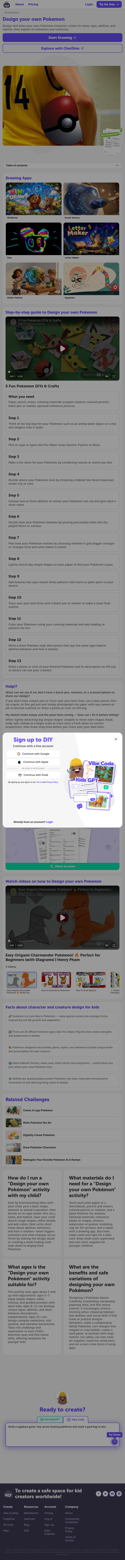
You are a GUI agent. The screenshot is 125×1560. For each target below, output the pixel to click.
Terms (39, 782)
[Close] (115, 739)
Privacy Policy (52, 782)
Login (49, 821)
